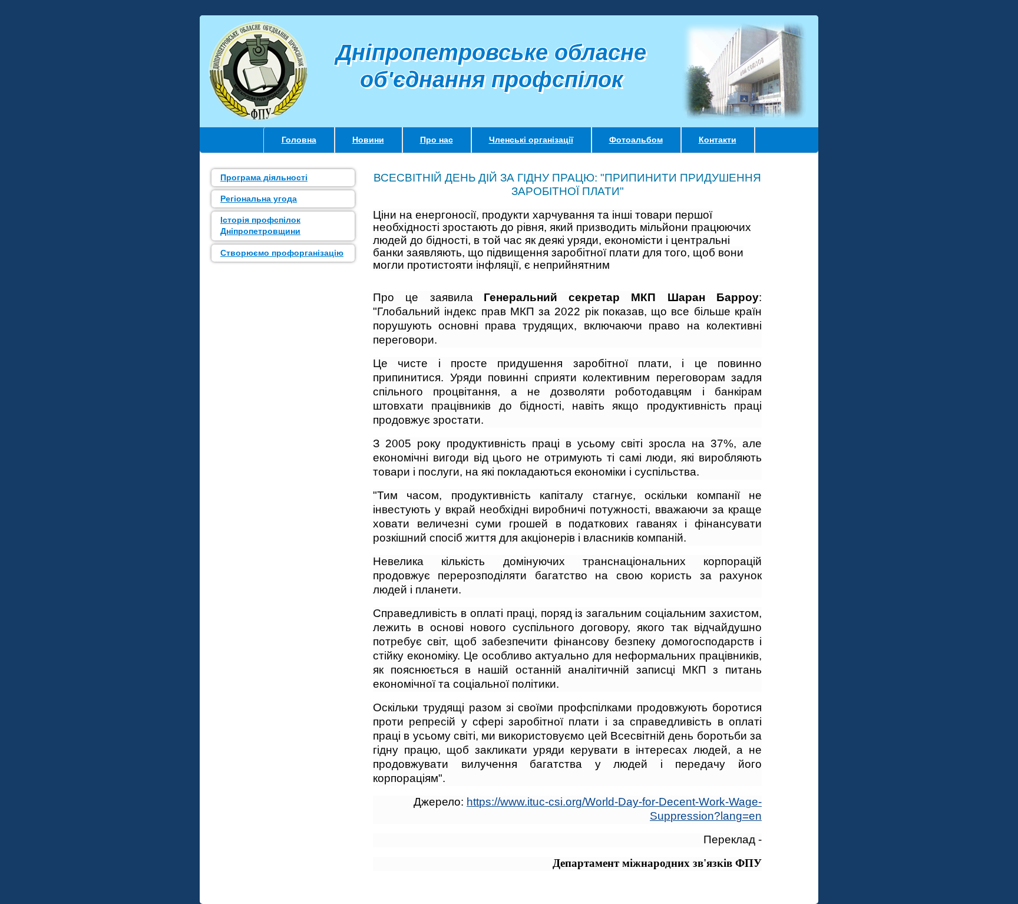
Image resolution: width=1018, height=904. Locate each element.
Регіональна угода (258, 198)
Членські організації (531, 139)
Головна (299, 139)
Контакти (717, 139)
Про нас (436, 139)
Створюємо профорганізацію (281, 253)
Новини (368, 139)
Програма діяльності (264, 177)
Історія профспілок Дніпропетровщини (260, 225)
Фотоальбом (636, 139)
